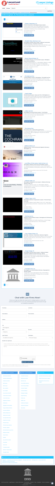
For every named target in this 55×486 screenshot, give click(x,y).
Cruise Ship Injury (6, 398)
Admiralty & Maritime (7, 375)
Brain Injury (5, 385)
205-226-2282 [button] (29, 245)
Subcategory (30, 335)
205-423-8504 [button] (29, 35)
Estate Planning (24, 395)
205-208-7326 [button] (29, 193)
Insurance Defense (6, 410)
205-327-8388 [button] (29, 88)
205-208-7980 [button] (29, 175)
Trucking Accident (6, 447)
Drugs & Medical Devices (7, 407)
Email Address (5, 313)
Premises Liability (6, 427)
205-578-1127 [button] (29, 211)
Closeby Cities (41, 372)
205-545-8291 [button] (29, 264)
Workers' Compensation (7, 449)
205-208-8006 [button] (29, 228)
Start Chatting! (28, 362)
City (3, 325)
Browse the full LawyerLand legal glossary (9, 462)
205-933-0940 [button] (29, 121)
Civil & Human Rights (25, 385)
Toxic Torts (5, 444)
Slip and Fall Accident (7, 439)
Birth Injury (5, 383)
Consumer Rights (24, 388)
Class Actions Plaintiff (7, 393)
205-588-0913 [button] (29, 280)
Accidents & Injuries (25, 12)
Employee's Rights (24, 393)
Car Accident (5, 390)
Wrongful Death (6, 452)
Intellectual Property (24, 402)
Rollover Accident (6, 432)
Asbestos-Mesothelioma (7, 378)
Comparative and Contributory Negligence (14, 459)
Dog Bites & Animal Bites (7, 405)
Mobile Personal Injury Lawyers (44, 378)
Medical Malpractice (6, 412)
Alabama (12, 12)
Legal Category (5, 335)
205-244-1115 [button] (29, 140)
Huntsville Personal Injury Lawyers (45, 375)
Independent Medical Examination (8, 461)
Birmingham (17, 12)
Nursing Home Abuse (7, 417)
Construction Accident (7, 395)
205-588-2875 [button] (29, 155)
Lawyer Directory (5, 12)
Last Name (30, 307)
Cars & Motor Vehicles (25, 383)
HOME (3, 8)
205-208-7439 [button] (29, 52)
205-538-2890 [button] (29, 105)
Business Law (23, 380)
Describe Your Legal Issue (7, 340)
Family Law (23, 398)
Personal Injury (6, 422)
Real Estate (23, 407)
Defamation (5, 402)
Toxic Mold (5, 442)
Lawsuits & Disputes (24, 405)
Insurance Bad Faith (42, 459)
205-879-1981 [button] (29, 71)
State (3, 329)
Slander (4, 437)
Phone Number (31, 313)
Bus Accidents (5, 388)
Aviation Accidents (6, 380)
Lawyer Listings (45, 2)
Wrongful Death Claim (27, 459)
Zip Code (30, 329)
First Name (4, 307)
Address (3, 319)
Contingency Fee (35, 459)
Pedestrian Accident (6, 420)
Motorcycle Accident (6, 415)
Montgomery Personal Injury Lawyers (44, 381)
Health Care (23, 400)
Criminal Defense (24, 390)
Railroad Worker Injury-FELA (8, 430)
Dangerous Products (6, 400)
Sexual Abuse (5, 434)
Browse (8, 8)
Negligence (4, 459)
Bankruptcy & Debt (24, 378)
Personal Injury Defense (7, 425)
